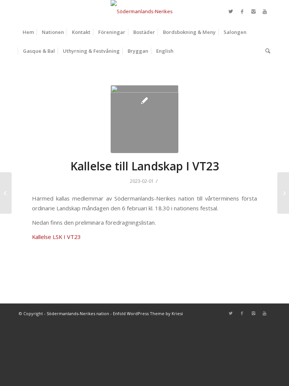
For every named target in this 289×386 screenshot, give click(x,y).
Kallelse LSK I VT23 (56, 236)
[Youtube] (264, 11)
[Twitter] (230, 11)
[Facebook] (242, 11)
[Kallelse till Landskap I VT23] (144, 119)
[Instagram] (253, 11)
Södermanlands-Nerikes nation (78, 313)
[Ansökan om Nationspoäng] (6, 193)
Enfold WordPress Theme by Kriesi (148, 313)
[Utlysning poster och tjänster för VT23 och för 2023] (283, 193)
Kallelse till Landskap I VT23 (144, 166)
